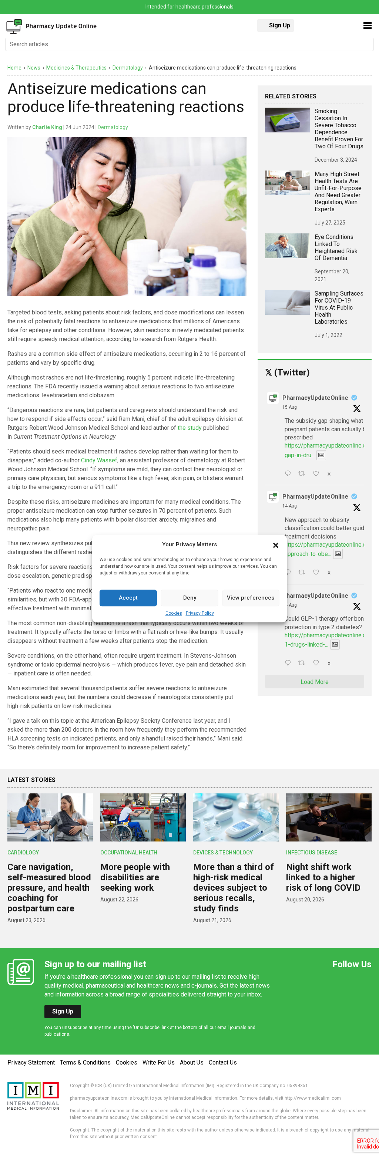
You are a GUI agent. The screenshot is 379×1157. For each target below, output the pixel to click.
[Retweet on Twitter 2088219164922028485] (303, 663)
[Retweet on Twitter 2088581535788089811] (303, 474)
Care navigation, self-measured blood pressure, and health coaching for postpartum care (49, 888)
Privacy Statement (31, 1062)
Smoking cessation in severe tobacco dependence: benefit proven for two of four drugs (339, 129)
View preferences (250, 597)
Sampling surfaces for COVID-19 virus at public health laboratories (339, 307)
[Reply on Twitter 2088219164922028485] (289, 663)
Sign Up (279, 25)
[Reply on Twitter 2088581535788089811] (289, 474)
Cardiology (23, 853)
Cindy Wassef (99, 460)
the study (190, 427)
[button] (275, 545)
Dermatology (113, 127)
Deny (189, 597)
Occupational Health (128, 853)
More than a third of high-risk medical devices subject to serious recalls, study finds (233, 888)
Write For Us (158, 1062)
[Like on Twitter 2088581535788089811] (318, 474)
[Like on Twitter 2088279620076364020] (318, 573)
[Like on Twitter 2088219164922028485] (318, 663)
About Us (192, 1062)
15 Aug (289, 407)
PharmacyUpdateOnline (315, 397)
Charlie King (47, 127)
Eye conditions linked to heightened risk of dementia (336, 247)
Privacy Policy (200, 613)
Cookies (173, 613)
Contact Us (223, 1062)
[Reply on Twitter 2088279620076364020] (289, 573)
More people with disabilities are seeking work (135, 877)
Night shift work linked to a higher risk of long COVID (323, 877)
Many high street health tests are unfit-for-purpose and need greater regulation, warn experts (338, 192)
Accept (128, 597)
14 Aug (289, 506)
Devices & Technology (223, 853)
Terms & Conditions (85, 1062)
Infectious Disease (311, 853)
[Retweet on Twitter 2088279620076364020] (303, 573)
